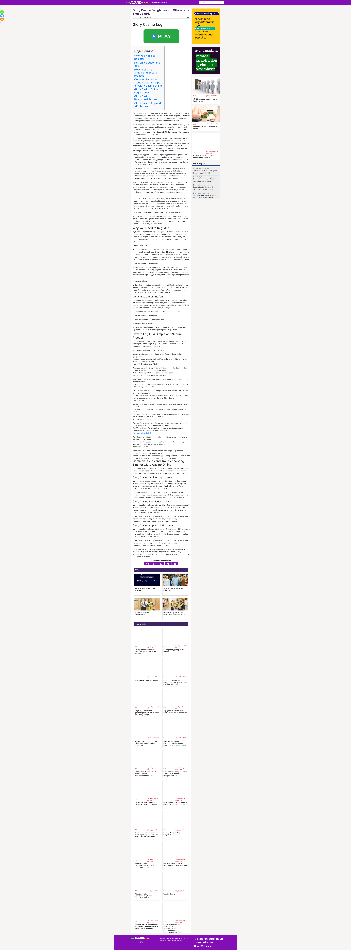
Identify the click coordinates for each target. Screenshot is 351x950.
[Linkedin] (174, 563)
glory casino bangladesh (142, 433)
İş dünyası (156, 2)
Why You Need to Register (144, 57)
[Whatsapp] (161, 563)
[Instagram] (154, 563)
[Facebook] (147, 563)
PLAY (164, 36)
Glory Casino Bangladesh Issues (145, 98)
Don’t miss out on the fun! (147, 64)
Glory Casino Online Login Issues (146, 91)
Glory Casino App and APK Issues (147, 105)
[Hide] (0, 23)
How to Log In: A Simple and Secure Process (145, 72)
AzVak (163, 2)
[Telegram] (168, 563)
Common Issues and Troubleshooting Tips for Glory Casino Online (148, 82)
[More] (2, 19)
